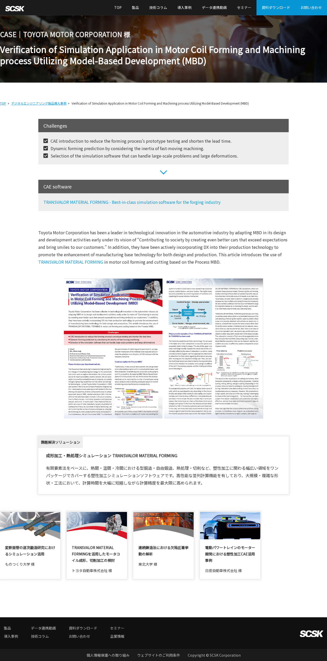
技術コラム (158, 7)
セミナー (244, 7)
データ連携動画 (214, 7)
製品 (135, 7)
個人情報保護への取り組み (108, 655)
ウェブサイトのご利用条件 (158, 655)
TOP (118, 7)
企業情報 (117, 636)
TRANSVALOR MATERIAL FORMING (70, 262)
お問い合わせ (311, 7)
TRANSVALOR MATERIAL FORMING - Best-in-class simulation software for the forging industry (131, 202)
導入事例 (184, 7)
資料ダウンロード (276, 7)
